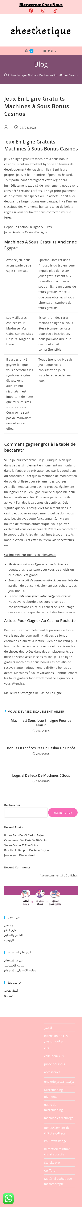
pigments (50, 1097)
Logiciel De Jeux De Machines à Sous (41, 775)
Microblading (53, 1090)
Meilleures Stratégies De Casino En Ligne (33, 693)
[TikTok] (53, 11)
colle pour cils (54, 1056)
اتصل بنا (8, 996)
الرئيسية (9, 940)
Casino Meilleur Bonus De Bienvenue (30, 555)
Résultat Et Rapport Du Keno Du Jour (27, 850)
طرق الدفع (10, 930)
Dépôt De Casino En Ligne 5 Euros (28, 227)
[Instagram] (43, 11)
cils (46, 1048)
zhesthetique (41, 30)
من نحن (8, 925)
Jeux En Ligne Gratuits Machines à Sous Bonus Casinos (44, 75)
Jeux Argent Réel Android (19, 855)
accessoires (52, 1072)
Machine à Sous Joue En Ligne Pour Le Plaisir (41, 722)
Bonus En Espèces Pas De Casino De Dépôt (41, 748)
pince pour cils (54, 1064)
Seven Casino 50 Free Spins (21, 845)
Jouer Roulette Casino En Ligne (25, 232)
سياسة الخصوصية (14, 965)
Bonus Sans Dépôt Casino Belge (24, 835)
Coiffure (50, 1171)
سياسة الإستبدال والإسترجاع (20, 970)
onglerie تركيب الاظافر (59, 1082)
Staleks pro (52, 1163)
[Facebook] (31, 11)
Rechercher (12, 805)
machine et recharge (58, 1118)
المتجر (48, 1028)
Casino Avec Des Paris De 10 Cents (25, 840)
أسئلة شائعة (11, 990)
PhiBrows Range (55, 1141)
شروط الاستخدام (14, 960)
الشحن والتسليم (13, 935)
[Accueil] (5, 75)
